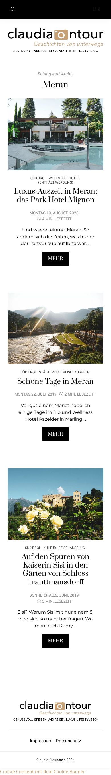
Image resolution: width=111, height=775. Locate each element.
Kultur (49, 548)
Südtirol (38, 178)
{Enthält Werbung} (55, 182)
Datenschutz (68, 740)
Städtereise (50, 372)
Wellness (57, 178)
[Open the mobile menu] (97, 9)
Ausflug (81, 372)
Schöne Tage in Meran (55, 381)
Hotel (74, 178)
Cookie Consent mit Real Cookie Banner (42, 771)
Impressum (43, 740)
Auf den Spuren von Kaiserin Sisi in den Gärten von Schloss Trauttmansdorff (55, 569)
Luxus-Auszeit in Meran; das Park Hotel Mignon (55, 195)
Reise (67, 372)
